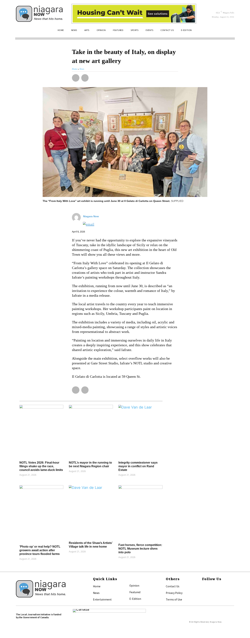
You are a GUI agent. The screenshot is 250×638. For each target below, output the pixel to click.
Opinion (134, 585)
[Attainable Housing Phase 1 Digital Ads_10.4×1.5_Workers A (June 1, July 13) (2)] (134, 14)
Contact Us (172, 586)
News (96, 593)
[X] (203, 592)
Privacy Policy (174, 593)
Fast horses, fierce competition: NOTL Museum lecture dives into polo (140, 548)
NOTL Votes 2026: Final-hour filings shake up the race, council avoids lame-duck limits (41, 466)
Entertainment (102, 599)
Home (96, 586)
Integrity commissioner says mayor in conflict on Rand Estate (138, 466)
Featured (134, 592)
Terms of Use (174, 599)
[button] (229, 31)
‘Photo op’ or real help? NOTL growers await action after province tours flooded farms (39, 550)
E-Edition (135, 598)
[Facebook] (203, 587)
